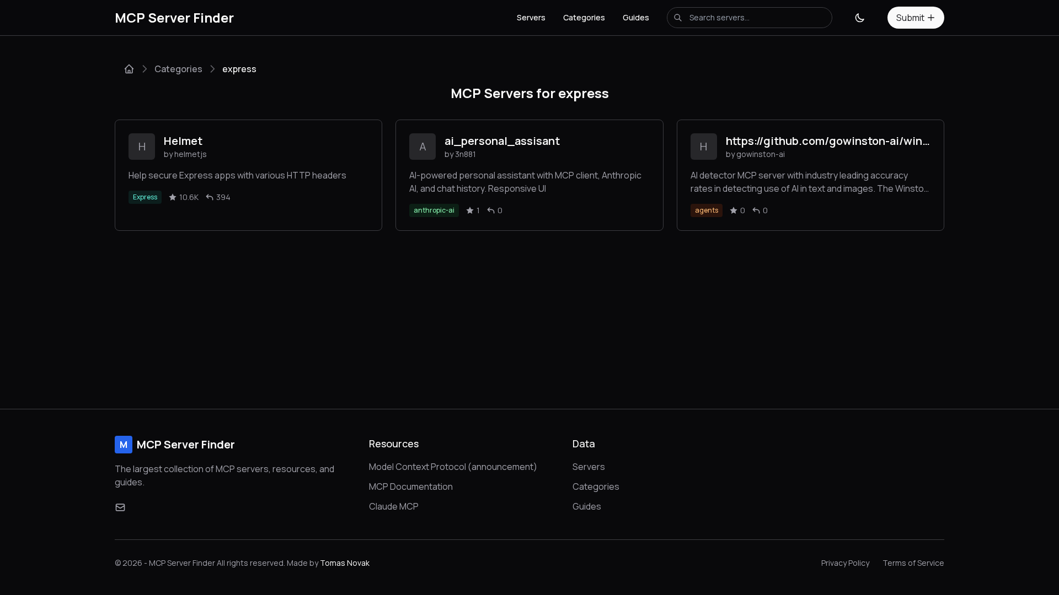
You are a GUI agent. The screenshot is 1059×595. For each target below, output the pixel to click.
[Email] (120, 507)
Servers (531, 17)
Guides (636, 17)
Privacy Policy (845, 563)
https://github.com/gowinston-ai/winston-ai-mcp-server (828, 140)
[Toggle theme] (860, 18)
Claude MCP (394, 506)
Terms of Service (913, 563)
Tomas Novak (345, 563)
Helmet (183, 140)
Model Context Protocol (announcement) (453, 467)
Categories (584, 17)
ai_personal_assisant (502, 140)
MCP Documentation (411, 486)
